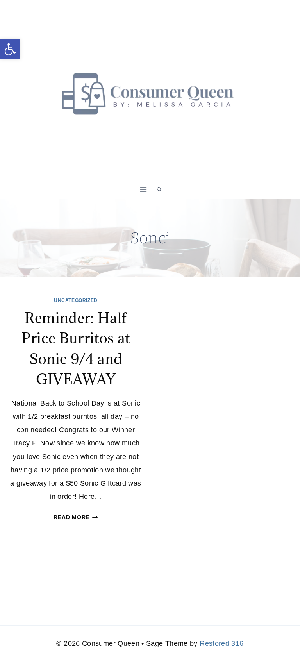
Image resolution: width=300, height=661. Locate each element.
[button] (10, 49)
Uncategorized (76, 300)
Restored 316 (221, 643)
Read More (76, 517)
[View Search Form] (159, 189)
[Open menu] (143, 189)
